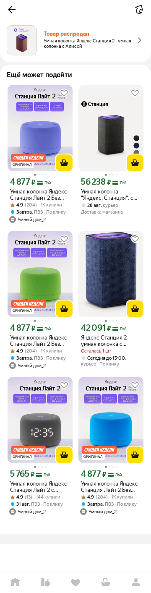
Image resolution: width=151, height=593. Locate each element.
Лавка (45, 582)
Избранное (75, 582)
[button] (12, 10)
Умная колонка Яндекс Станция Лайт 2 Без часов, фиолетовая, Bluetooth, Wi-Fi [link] (38, 194)
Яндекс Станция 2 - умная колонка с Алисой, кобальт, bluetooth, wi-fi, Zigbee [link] (109, 340)
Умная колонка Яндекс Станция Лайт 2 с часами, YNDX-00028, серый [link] (38, 487)
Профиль (136, 582)
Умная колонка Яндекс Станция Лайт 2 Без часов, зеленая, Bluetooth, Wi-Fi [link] (38, 340)
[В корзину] (64, 163)
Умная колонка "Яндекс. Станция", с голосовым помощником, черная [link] (108, 194)
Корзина (106, 582)
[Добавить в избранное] (64, 93)
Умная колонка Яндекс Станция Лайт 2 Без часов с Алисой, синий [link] (110, 487)
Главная (15, 582)
